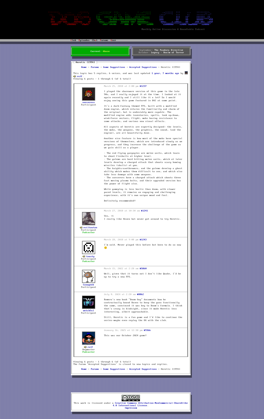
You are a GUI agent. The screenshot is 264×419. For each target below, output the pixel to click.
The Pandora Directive (168, 50)
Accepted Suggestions (143, 67)
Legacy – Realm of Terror (167, 52)
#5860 (143, 268)
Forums (95, 67)
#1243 (143, 239)
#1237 (143, 86)
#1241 (144, 211)
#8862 (140, 294)
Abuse (106, 51)
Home (84, 67)
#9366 (147, 330)
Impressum (131, 408)
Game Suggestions (114, 67)
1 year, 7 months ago (165, 73)
